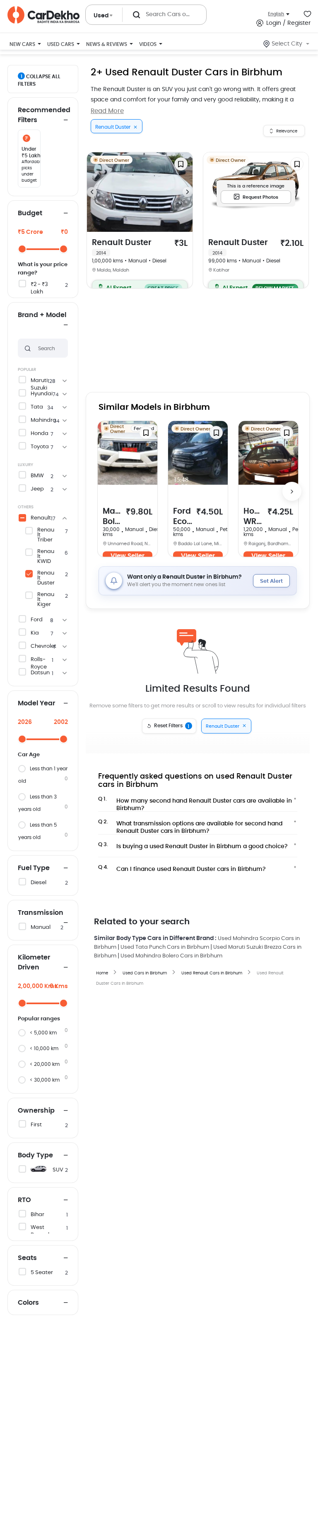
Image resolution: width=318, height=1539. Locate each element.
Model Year (36, 703)
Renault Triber (45, 535)
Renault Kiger (45, 599)
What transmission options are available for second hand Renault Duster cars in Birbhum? (190, 825)
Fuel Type (34, 868)
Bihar (37, 1214)
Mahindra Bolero (112, 517)
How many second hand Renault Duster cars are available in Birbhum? (195, 802)
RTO (24, 1200)
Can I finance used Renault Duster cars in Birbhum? (182, 868)
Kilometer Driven (34, 962)
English (276, 14)
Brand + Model (42, 315)
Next (188, 192)
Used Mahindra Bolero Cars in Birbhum (171, 956)
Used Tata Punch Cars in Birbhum (164, 947)
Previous (92, 192)
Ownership (36, 1110)
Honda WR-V (253, 517)
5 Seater (42, 1272)
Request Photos (260, 197)
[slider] (22, 249)
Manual (41, 927)
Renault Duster (46, 578)
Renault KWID (45, 556)
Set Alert (271, 581)
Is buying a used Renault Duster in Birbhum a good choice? (193, 845)
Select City (287, 44)
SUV (58, 1170)
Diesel (38, 882)
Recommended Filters (43, 115)
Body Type (35, 1155)
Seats (27, 1258)
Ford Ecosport (182, 517)
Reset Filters (172, 726)
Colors (28, 1302)
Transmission (40, 912)
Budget (30, 213)
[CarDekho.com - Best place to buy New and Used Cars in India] (43, 15)
